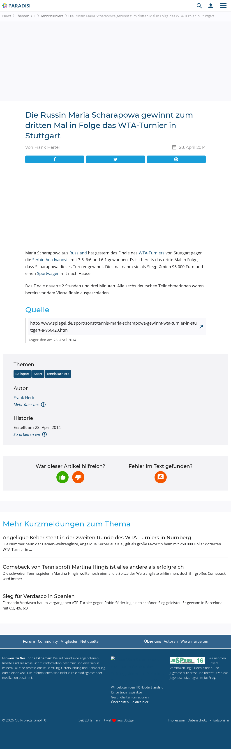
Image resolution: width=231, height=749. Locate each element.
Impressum (176, 720)
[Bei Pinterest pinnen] (176, 159)
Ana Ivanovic (57, 259)
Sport (38, 374)
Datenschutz (197, 720)
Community (48, 641)
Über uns (152, 641)
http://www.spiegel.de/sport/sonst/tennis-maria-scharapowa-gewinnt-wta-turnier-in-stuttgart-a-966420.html (113, 326)
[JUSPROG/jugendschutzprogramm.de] (187, 660)
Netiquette (89, 641)
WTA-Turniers (151, 253)
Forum (29, 641)
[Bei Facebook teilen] (54, 159)
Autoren (171, 641)
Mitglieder (69, 641)
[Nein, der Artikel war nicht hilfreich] (78, 477)
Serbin (38, 259)
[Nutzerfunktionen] (210, 5)
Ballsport (22, 374)
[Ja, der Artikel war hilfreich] (62, 477)
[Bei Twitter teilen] (115, 159)
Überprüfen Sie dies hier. (130, 702)
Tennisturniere (52, 16)
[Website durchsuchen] (199, 5)
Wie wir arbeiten (194, 641)
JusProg (209, 677)
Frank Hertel (25, 397)
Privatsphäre (219, 720)
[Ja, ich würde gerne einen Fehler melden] (161, 477)
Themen (22, 16)
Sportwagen (48, 273)
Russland (78, 253)
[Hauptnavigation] (223, 5)
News (6, 16)
